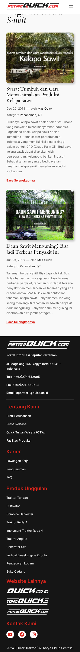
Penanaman (28, 115)
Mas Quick (45, 108)
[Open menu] (71, 6)
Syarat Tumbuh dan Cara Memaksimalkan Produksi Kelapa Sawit (32, 95)
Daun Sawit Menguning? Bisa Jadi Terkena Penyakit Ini (37, 249)
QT (40, 115)
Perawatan (27, 266)
